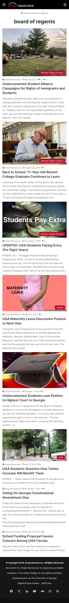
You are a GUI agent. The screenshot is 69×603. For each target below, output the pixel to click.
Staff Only (46, 583)
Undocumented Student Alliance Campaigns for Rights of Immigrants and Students (33, 88)
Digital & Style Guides (28, 583)
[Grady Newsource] (21, 4)
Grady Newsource (13, 79)
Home (26, 13)
